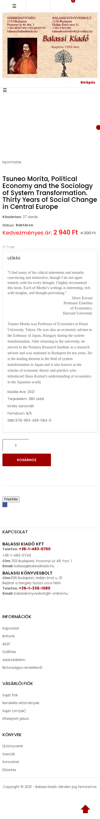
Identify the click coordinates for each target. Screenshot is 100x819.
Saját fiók (10, 695)
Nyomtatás (11, 162)
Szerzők (8, 754)
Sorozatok (10, 761)
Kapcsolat (10, 628)
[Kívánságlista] (72, 126)
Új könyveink (12, 746)
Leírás (14, 258)
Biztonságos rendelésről (22, 667)
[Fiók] (59, 82)
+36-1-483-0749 (16, 555)
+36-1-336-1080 (34, 588)
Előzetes (9, 769)
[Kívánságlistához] (8, 473)
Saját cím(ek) (14, 711)
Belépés (88, 82)
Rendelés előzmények (20, 703)
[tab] (50, 258)
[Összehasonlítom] (21, 473)
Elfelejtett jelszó (15, 718)
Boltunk (8, 636)
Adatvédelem (13, 659)
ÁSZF (6, 644)
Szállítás (9, 651)
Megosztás (4, 504)
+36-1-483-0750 (34, 548)
